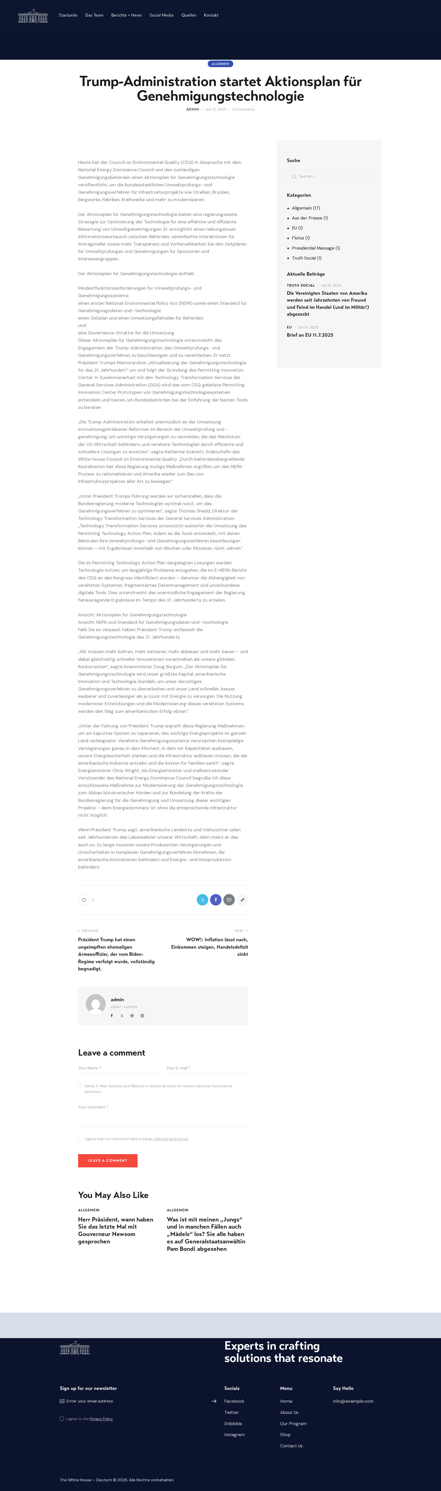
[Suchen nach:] (329, 176)
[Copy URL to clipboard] (242, 900)
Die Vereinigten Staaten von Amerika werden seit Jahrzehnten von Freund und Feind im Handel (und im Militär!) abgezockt (328, 303)
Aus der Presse (307, 218)
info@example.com (353, 1401)
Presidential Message (313, 248)
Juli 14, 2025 (308, 327)
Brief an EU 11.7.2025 (310, 335)
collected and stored (170, 1139)
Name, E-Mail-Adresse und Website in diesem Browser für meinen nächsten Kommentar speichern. (158, 1089)
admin (117, 1000)
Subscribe (213, 1401)
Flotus (298, 238)
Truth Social (304, 258)
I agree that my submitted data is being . (136, 1138)
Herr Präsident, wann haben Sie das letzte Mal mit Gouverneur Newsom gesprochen (115, 1230)
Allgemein (220, 64)
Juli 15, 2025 (331, 285)
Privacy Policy (101, 1419)
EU (294, 228)
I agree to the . (90, 1418)
